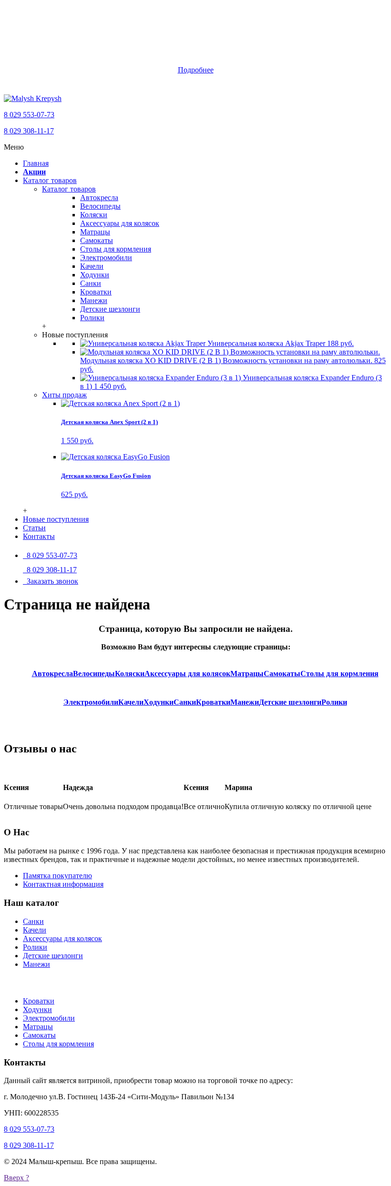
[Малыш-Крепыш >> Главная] (33, 98)
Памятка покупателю (57, 876)
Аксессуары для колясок (119, 223)
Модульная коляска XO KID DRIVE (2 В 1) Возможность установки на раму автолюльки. (233, 364)
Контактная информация (63, 884)
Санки (90, 283)
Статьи (34, 528)
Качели (91, 266)
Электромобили (106, 257)
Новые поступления (56, 519)
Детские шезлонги (110, 309)
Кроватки (96, 292)
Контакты (39, 536)
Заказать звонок (50, 581)
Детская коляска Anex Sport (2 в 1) (109, 422)
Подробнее (196, 70)
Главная (36, 163)
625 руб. (74, 494)
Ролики (92, 318)
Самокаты (96, 240)
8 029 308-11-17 (29, 131)
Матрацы (95, 232)
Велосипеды (100, 206)
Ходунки (94, 275)
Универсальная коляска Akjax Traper (280, 343)
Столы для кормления (115, 249)
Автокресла (99, 197)
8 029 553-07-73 (29, 115)
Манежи (93, 300)
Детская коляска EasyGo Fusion (106, 475)
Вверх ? (16, 1178)
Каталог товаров (50, 180)
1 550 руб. (77, 440)
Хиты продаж (64, 395)
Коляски (93, 215)
